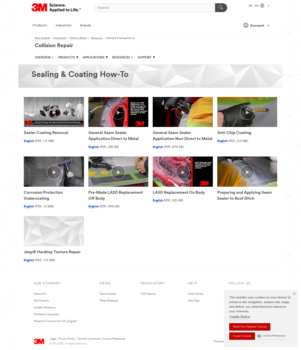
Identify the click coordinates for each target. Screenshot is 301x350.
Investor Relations (45, 307)
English (29, 141)
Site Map (193, 300)
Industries (63, 25)
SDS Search (148, 293)
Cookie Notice (240, 316)
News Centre (108, 293)
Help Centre (195, 293)
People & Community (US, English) (55, 321)
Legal (53, 339)
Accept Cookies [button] (242, 336)
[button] (271, 336)
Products (40, 25)
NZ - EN (254, 6)
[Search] (221, 7)
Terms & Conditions (89, 339)
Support (145, 57)
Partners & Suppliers (46, 314)
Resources (121, 57)
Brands (85, 25)
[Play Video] (54, 112)
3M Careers (41, 300)
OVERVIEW (43, 57)
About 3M (40, 293)
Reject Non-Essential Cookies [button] (250, 327)
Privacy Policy (67, 339)
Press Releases (109, 300)
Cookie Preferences (114, 339)
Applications (93, 57)
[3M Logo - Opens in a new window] (57, 7)
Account (257, 26)
